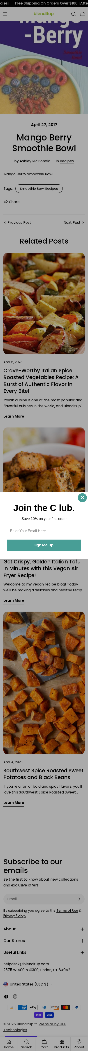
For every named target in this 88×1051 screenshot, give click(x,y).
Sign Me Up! (44, 545)
